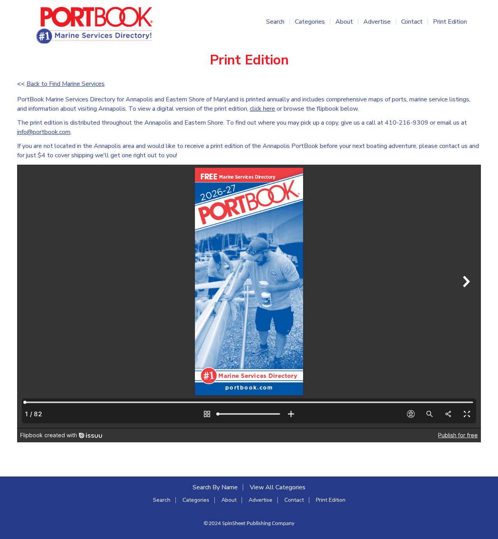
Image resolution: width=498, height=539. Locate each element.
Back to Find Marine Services (65, 84)
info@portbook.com (43, 132)
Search (275, 22)
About (344, 22)
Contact (412, 22)
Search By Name (215, 487)
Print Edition (450, 22)
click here (262, 108)
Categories (310, 22)
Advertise (377, 22)
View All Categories (277, 487)
